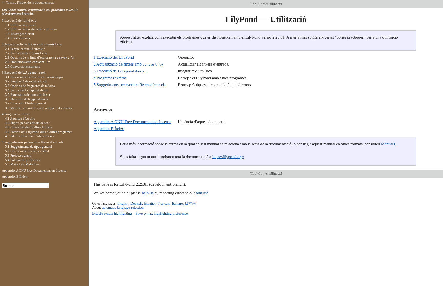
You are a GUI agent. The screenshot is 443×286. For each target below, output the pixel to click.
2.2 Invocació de (26, 53)
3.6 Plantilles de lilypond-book (26, 99)
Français (164, 203)
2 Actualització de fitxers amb (128, 64)
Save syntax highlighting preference (162, 213)
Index (277, 4)
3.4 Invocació (26, 90)
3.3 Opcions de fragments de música (30, 86)
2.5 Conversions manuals (22, 66)
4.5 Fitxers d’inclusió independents (29, 136)
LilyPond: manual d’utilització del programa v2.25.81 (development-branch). (40, 12)
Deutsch (136, 203)
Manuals (388, 144)
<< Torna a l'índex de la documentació (28, 2)
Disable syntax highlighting (112, 213)
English (122, 203)
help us (147, 193)
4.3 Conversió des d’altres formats (28, 127)
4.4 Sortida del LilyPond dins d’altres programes (38, 132)
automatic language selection (123, 207)
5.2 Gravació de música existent (27, 151)
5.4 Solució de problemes (22, 160)
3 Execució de (119, 71)
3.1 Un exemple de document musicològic (34, 77)
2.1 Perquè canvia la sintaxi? (25, 49)
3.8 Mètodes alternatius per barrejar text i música (39, 108)
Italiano (177, 203)
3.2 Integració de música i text (26, 81)
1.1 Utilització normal (20, 25)
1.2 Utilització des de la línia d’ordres (31, 29)
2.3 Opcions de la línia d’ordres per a (40, 57)
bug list (202, 193)
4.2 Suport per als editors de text (27, 123)
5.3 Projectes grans (18, 155)
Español (150, 203)
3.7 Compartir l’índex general (25, 103)
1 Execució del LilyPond (114, 57)
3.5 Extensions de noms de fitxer (27, 95)
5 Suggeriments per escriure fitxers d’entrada (130, 85)
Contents (264, 4)
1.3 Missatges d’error (19, 34)
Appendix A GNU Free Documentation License (132, 122)
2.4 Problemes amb (27, 62)
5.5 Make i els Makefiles (22, 164)
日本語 (190, 203)
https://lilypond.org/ (228, 157)
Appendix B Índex (109, 128)
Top (253, 4)
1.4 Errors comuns (17, 38)
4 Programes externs (110, 78)
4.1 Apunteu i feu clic (20, 118)
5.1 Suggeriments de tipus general (28, 147)
